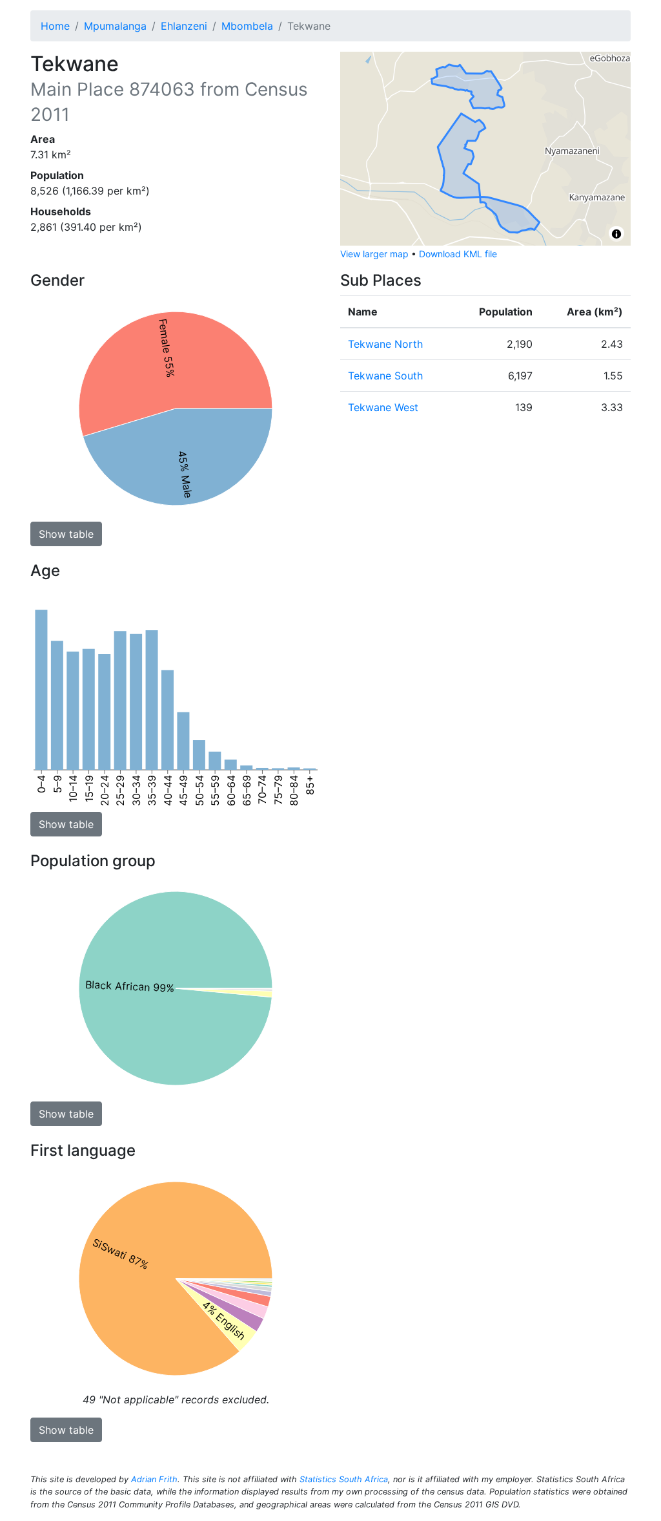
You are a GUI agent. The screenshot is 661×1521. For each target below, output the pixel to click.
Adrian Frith (154, 1479)
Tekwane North (385, 343)
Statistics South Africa (344, 1479)
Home (55, 25)
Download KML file (458, 253)
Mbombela (247, 25)
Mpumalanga (115, 25)
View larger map (374, 253)
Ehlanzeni (184, 25)
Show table (66, 533)
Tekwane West (383, 407)
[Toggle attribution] (616, 234)
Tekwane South (385, 375)
